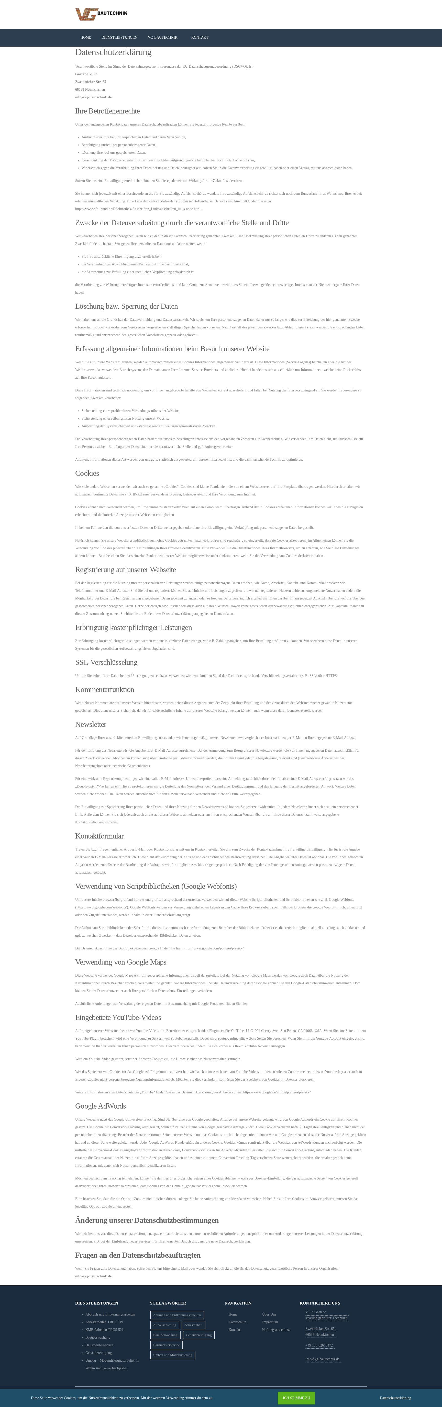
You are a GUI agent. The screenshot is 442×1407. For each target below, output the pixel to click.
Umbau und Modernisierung (172, 1355)
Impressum (270, 1322)
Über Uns (269, 1314)
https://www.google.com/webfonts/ (101, 907)
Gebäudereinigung (199, 1335)
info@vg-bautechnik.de (322, 1359)
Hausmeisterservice (166, 1345)
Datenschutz (237, 1322)
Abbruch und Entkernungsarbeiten (177, 1315)
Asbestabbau (193, 1325)
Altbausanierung (164, 1325)
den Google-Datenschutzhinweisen (310, 983)
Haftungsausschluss (276, 1330)
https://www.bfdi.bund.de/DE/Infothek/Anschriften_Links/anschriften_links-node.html (138, 209)
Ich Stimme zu (296, 1398)
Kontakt (234, 1330)
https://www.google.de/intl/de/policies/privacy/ (277, 1092)
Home (233, 1314)
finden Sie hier (236, 1004)
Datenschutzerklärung (395, 1398)
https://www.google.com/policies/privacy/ (214, 948)
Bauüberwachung (165, 1335)
